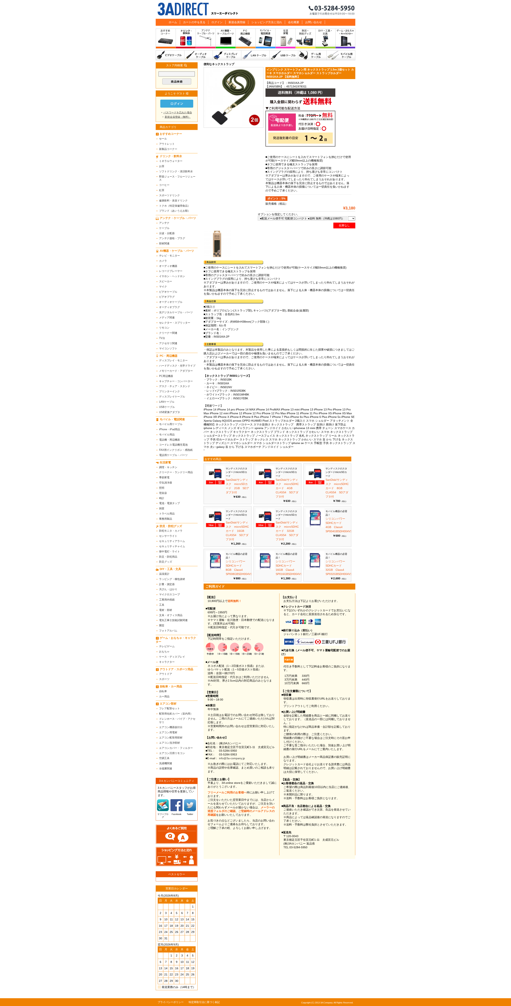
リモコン (164, 327)
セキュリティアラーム (172, 541)
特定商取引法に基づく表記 (204, 1002)
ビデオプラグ (167, 296)
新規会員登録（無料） (178, 116)
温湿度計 (164, 573)
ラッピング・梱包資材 (172, 579)
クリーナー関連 (168, 332)
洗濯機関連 (165, 763)
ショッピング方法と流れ (266, 22)
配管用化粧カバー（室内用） (176, 713)
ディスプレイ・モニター (173, 360)
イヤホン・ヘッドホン (172, 276)
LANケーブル (255, 55)
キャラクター (167, 661)
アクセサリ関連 (168, 343)
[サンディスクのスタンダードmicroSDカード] (215, 483)
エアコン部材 (168, 703)
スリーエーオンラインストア (255, 9)
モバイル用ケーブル (341, 55)
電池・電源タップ (169, 503)
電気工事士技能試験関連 (173, 620)
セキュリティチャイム (172, 546)
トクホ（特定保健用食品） (174, 205)
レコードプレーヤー (170, 271)
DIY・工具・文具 (326, 39)
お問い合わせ (313, 22)
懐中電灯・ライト (169, 551)
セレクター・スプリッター (174, 322)
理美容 (163, 493)
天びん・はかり (168, 589)
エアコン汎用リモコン (172, 753)
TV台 (162, 338)
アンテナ (164, 222)
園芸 (161, 625)
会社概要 (293, 22)
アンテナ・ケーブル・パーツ (206, 39)
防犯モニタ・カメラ (170, 530)
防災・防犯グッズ (306, 39)
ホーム (173, 22)
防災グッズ (165, 561)
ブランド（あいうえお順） (174, 210)
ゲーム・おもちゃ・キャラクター (176, 639)
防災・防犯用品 (168, 556)
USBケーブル (284, 55)
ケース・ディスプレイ (172, 656)
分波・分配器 (167, 233)
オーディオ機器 (168, 266)
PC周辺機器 (166, 376)
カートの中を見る (194, 22)
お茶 (161, 166)
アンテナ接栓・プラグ (172, 238)
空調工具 (164, 758)
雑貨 (161, 508)
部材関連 (164, 243)
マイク (163, 286)
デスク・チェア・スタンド (174, 386)
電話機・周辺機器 (169, 439)
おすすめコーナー (166, 39)
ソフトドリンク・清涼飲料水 (176, 171)
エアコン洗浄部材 (169, 742)
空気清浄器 (165, 482)
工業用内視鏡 (167, 599)
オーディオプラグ (169, 307)
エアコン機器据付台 (170, 727)
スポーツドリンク (169, 195)
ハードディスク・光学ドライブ (177, 365)
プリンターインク (169, 391)
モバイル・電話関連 (266, 39)
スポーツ (164, 679)
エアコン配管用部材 (170, 737)
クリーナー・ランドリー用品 (176, 472)
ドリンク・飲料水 (186, 39)
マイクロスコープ (169, 594)
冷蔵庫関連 (165, 768)
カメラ (163, 260)
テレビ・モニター (169, 255)
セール (163, 138)
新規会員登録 (237, 22)
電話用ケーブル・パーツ (173, 455)
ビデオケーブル (170, 55)
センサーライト (168, 535)
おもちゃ (164, 651)
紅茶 (161, 190)
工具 (161, 604)
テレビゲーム (167, 646)
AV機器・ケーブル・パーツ (226, 39)
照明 (161, 487)
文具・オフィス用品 (170, 615)
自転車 (163, 691)
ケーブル (164, 228)
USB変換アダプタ (169, 412)
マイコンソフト (168, 348)
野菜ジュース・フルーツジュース (177, 178)
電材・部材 (165, 610)
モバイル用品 (167, 434)
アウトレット (167, 143)
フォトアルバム (168, 630)
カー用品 (164, 696)
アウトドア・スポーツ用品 (176, 669)
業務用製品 (165, 518)
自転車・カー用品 (171, 686)
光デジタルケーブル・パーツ (176, 312)
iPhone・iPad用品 (169, 429)
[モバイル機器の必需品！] (315, 526)
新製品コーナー (168, 149)
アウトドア (165, 673)
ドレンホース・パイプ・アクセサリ (177, 720)
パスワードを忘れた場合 (177, 112)
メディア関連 (167, 317)
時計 (161, 498)
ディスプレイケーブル (227, 55)
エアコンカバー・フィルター (176, 747)
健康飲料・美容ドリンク (173, 200)
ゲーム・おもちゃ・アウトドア (345, 39)
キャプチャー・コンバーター (176, 381)
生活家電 (286, 39)
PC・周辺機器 (246, 39)
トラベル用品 (167, 513)
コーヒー (164, 184)
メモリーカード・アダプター (176, 370)
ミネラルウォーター (170, 161)
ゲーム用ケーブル (312, 55)
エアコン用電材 (168, 732)
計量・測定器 (167, 584)
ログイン (217, 22)
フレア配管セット (169, 708)
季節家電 (164, 477)
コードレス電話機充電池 (173, 444)
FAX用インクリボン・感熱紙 (176, 449)
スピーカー (165, 281)
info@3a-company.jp (232, 758)
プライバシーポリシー (171, 1002)
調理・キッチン (168, 467)
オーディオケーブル (198, 55)
